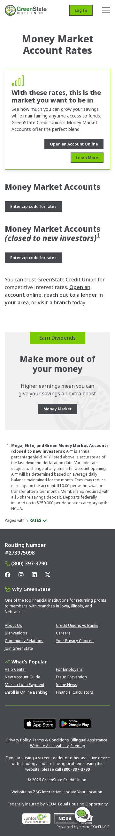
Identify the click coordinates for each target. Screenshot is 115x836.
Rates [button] (35, 520)
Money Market (57, 409)
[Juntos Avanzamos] (36, 818)
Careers (63, 633)
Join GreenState (19, 648)
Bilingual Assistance (89, 740)
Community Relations (24, 640)
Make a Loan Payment (24, 684)
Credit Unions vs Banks (77, 625)
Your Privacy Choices (75, 640)
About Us (13, 625)
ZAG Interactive (47, 792)
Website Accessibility (49, 745)
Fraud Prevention (71, 677)
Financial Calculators (74, 692)
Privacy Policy (18, 740)
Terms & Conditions (50, 740)
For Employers (69, 669)
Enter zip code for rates (33, 206)
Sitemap (77, 745)
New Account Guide (22, 677)
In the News (66, 684)
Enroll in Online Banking (26, 692)
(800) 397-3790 (29, 563)
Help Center (15, 669)
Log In (81, 10)
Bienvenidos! (16, 633)
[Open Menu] (106, 10)
